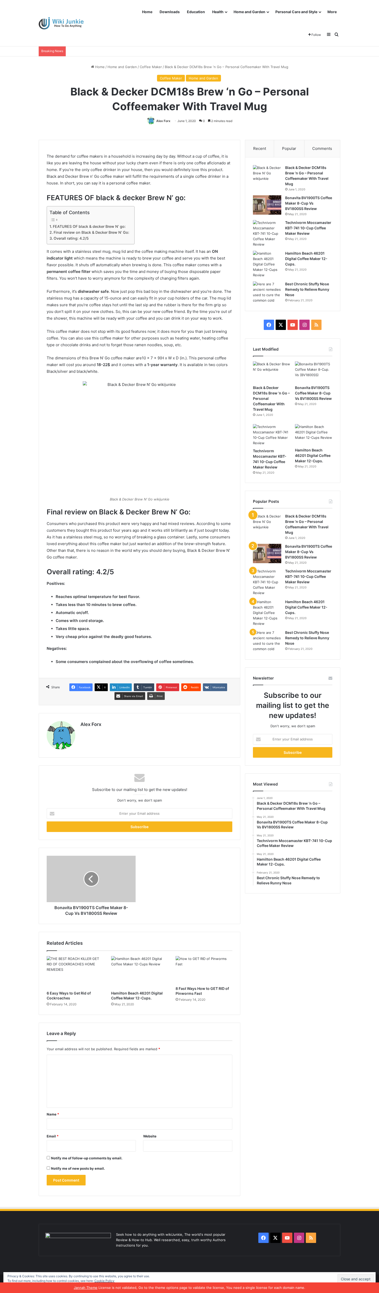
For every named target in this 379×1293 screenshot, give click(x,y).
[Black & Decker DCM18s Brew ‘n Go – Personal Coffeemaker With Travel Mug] (267, 174)
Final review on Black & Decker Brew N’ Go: (91, 232)
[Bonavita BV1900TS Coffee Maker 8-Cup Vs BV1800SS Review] (267, 205)
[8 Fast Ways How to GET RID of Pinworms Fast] (204, 969)
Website (149, 1136)
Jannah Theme (85, 1288)
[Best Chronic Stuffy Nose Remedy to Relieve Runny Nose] (267, 292)
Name (53, 1114)
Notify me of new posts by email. (78, 1168)
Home (147, 12)
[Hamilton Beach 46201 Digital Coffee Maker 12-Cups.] (139, 972)
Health (218, 12)
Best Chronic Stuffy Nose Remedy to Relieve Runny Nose (307, 289)
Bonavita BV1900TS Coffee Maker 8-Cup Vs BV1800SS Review (308, 203)
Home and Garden (249, 12)
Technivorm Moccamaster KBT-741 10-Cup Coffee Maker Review (308, 228)
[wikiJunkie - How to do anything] (61, 23)
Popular (289, 148)
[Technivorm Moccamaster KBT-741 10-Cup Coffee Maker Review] (267, 233)
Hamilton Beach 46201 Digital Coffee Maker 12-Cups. (306, 258)
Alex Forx (163, 121)
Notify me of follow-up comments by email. (86, 1158)
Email (53, 1136)
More (332, 12)
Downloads (170, 12)
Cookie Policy (104, 1281)
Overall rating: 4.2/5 (71, 238)
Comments (322, 148)
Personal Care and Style (296, 12)
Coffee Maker (151, 67)
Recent (259, 148)
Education (196, 12)
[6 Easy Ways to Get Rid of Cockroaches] (75, 972)
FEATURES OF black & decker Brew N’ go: (89, 226)
